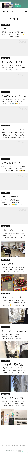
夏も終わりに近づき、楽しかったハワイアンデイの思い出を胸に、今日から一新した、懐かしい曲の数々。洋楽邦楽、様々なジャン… (13, 236)
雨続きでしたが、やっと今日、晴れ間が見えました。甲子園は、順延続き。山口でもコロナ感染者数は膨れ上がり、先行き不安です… (13, 370)
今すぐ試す (18, 6)
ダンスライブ (8, 263)
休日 (3, 28)
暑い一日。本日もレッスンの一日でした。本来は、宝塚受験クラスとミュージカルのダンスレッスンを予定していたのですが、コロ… (13, 68)
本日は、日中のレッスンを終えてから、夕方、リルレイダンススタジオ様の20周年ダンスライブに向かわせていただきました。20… (13, 269)
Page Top (14, 439)
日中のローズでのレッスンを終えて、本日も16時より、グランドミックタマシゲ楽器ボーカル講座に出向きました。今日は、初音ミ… (13, 404)
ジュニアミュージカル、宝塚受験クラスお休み (13, 297)
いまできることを (11, 163)
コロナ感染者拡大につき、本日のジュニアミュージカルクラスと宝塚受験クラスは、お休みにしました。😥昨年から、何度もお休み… (13, 303)
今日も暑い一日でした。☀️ (13, 62)
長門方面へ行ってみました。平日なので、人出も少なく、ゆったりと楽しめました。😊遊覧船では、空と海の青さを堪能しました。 (13, 34)
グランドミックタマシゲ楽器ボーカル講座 (13, 398)
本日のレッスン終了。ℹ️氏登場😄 (13, 95)
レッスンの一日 (10, 196)
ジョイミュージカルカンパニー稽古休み (13, 129)
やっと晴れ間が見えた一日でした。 (13, 364)
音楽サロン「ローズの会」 (13, 230)
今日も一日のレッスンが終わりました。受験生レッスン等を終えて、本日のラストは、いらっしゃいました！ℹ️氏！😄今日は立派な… (13, 101)
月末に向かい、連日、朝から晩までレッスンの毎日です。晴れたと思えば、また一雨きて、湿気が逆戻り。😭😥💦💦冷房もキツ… (13, 202)
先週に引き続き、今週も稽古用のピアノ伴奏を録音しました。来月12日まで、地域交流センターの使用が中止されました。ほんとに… (13, 135)
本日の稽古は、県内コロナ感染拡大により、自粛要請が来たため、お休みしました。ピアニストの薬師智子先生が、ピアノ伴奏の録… (13, 336)
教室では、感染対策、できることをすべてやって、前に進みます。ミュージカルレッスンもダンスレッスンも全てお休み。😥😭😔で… (13, 168)
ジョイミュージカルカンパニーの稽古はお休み (13, 331)
